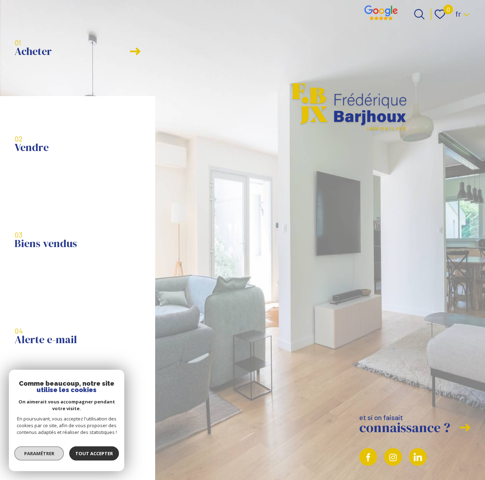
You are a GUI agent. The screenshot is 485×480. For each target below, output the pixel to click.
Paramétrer (39, 453)
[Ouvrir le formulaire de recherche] (419, 14)
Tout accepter (94, 453)
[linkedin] (418, 457)
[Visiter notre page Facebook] (368, 457)
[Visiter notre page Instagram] (393, 457)
